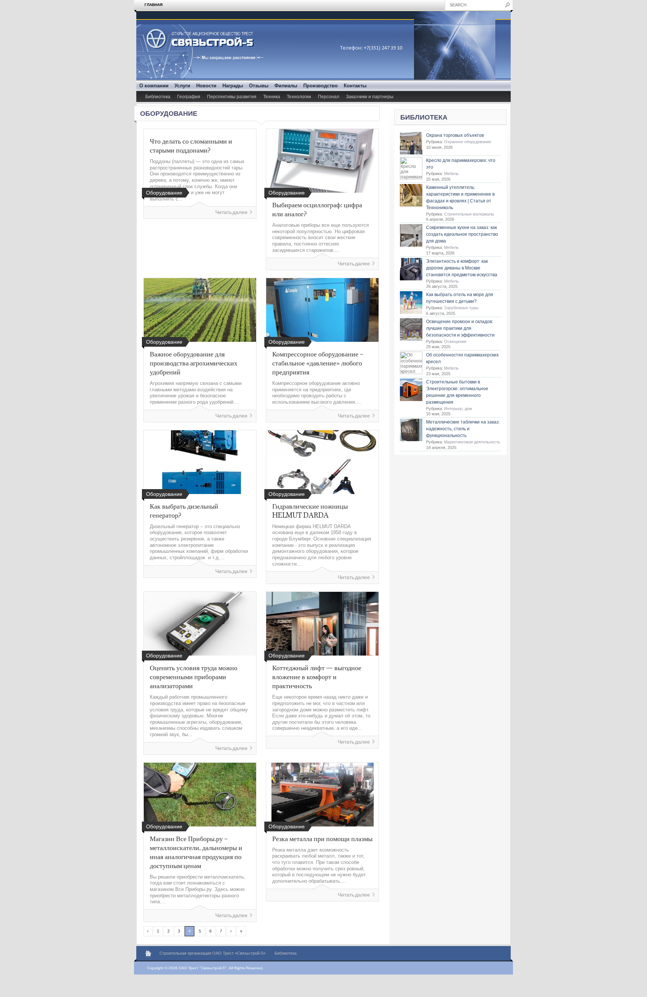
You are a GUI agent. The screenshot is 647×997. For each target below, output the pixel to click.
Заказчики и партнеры (370, 96)
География (188, 96)
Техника (271, 96)
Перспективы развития (231, 96)
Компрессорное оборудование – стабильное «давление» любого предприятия (317, 363)
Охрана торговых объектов (455, 135)
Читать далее (231, 212)
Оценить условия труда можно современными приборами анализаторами (193, 676)
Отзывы (258, 85)
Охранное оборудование (467, 141)
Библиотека (157, 96)
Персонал (328, 96)
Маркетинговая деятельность (472, 442)
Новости (206, 85)
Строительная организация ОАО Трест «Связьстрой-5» (212, 953)
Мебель (451, 173)
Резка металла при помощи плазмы (322, 838)
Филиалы (285, 85)
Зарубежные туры (461, 307)
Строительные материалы (469, 214)
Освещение (455, 341)
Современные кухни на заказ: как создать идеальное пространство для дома (462, 234)
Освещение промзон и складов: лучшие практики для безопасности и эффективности (460, 328)
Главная (153, 5)
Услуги (182, 85)
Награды (232, 85)
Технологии (299, 96)
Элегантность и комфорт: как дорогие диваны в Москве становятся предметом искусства (461, 268)
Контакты (355, 85)
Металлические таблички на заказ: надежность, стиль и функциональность (463, 428)
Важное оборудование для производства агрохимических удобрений (193, 363)
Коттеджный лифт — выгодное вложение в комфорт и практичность (316, 676)
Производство (320, 85)
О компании (153, 85)
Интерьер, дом (458, 408)
